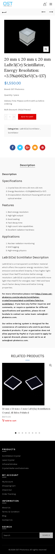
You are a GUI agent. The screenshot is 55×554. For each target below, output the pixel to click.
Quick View (50, 365)
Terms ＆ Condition (10, 512)
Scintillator (13, 133)
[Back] (4, 12)
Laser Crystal (8, 460)
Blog (4, 516)
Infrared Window (9, 464)
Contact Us (7, 520)
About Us (6, 507)
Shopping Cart (9, 486)
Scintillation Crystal (11, 456)
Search (46, 535)
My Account (7, 482)
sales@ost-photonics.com (15, 340)
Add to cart (27, 117)
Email (35, 147)
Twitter (20, 147)
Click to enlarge (46, 49)
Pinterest (42, 147)
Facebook (12, 147)
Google (27, 147)
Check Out (7, 490)
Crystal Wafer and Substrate (15, 468)
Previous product (43, 12)
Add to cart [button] (10, 420)
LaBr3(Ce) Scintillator (29, 129)
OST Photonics (22, 549)
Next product (50, 12)
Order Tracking (9, 494)
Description (27, 165)
